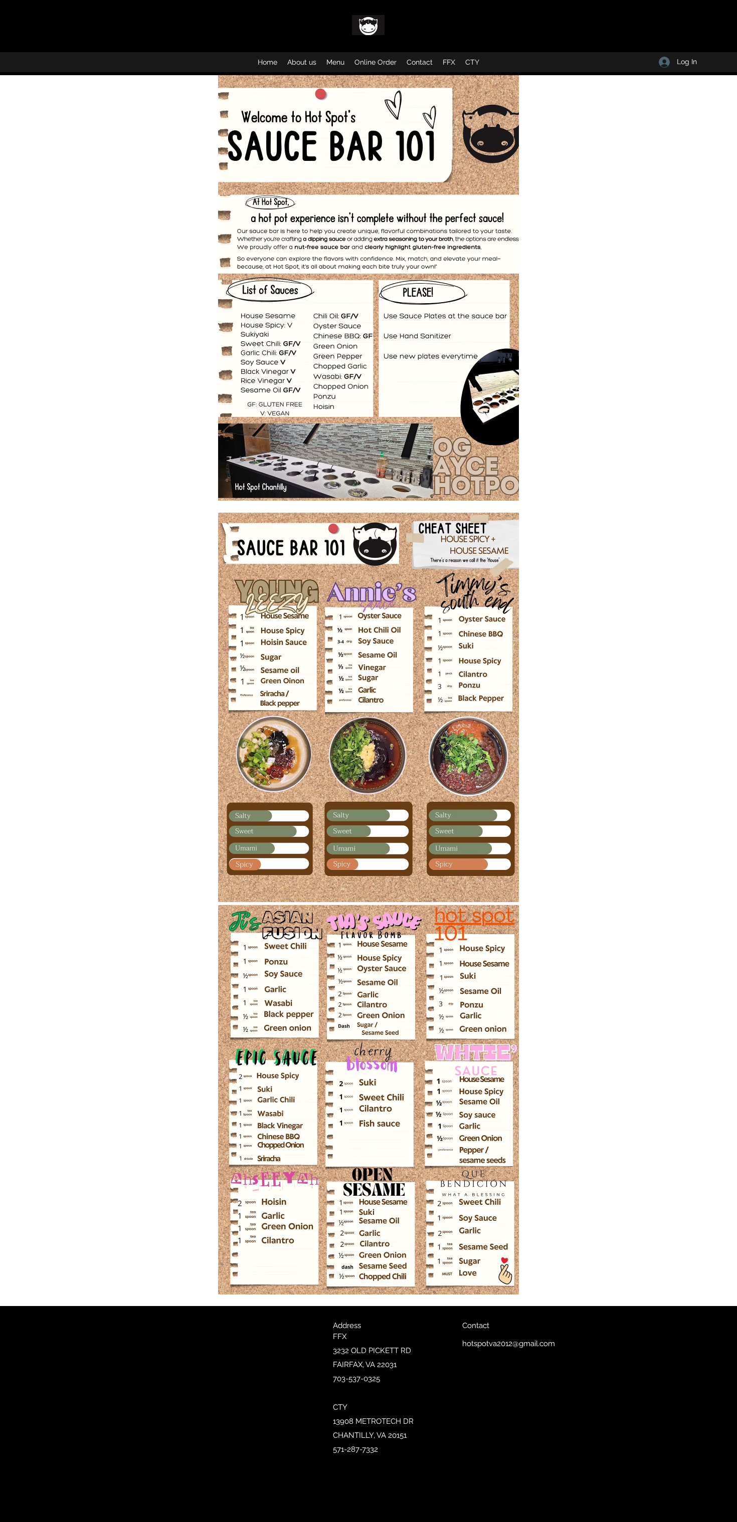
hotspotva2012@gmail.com (508, 1343)
